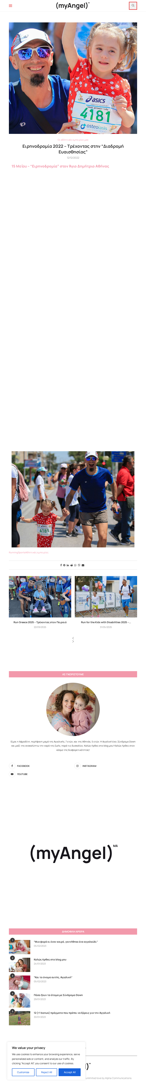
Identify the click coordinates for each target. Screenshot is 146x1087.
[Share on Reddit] (71, 565)
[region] (46, 1061)
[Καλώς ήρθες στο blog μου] (19, 965)
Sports (21, 552)
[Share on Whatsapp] (75, 565)
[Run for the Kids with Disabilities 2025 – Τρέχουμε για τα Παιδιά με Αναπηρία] (106, 596)
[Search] (133, 6)
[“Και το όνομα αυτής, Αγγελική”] (19, 983)
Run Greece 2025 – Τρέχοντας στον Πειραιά (40, 622)
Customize (23, 1072)
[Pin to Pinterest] (64, 565)
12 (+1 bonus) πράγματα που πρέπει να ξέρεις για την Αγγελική (72, 1012)
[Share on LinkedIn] (68, 565)
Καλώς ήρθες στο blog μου (50, 959)
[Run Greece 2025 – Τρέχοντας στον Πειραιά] (40, 596)
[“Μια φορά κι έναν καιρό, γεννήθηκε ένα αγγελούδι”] (19, 947)
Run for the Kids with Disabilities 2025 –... (106, 622)
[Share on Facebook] (61, 565)
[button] (73, 638)
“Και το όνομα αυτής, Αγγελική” (53, 977)
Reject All (46, 1072)
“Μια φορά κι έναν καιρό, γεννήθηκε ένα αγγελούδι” (66, 941)
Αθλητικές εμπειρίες (36, 552)
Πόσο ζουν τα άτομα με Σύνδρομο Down (58, 995)
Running (13, 552)
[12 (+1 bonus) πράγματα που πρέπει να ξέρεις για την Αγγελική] (19, 1018)
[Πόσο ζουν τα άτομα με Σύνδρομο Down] (19, 1000)
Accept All (69, 1072)
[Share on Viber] (79, 565)
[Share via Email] (83, 565)
